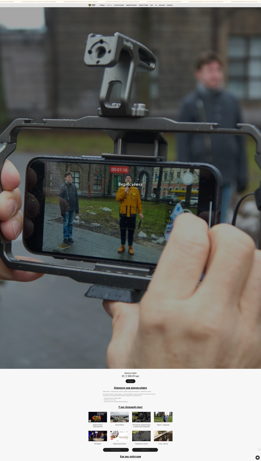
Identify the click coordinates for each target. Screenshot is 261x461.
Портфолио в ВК (145, 449)
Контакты (162, 5)
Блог (151, 5)
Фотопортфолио (119, 5)
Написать (131, 192)
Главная (102, 5)
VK (156, 5)
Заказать (130, 381)
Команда (170, 5)
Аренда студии (143, 5)
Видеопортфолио (131, 5)
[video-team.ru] (91, 5)
